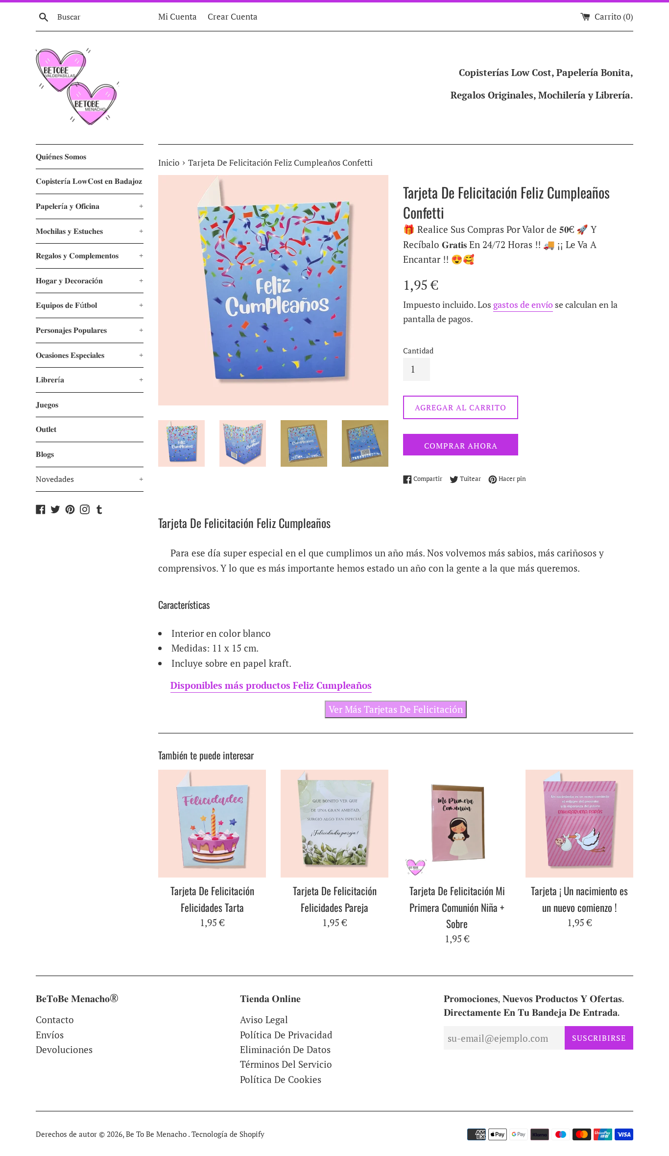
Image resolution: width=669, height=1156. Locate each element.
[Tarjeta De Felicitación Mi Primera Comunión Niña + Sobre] (457, 824)
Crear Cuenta (233, 16)
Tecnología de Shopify (227, 1134)
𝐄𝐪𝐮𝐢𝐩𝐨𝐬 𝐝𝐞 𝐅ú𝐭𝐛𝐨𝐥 (89, 305)
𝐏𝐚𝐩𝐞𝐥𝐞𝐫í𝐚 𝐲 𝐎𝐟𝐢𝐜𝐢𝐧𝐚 (89, 206)
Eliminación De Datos (285, 1049)
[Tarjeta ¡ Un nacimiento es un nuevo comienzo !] (579, 824)
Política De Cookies (280, 1079)
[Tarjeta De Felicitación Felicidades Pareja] (334, 824)
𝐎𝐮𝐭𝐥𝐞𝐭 (46, 429)
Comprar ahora (461, 445)
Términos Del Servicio (286, 1064)
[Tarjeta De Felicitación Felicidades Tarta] (212, 824)
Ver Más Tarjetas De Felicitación (396, 709)
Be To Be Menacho (157, 1134)
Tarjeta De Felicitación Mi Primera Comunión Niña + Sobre (457, 907)
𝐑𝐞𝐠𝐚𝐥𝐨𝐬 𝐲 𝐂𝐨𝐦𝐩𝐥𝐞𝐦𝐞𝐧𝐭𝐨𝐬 (89, 255)
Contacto (55, 1019)
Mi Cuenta (177, 16)
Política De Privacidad (286, 1035)
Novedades (89, 479)
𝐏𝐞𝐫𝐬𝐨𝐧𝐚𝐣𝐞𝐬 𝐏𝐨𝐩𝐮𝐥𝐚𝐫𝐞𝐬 (89, 330)
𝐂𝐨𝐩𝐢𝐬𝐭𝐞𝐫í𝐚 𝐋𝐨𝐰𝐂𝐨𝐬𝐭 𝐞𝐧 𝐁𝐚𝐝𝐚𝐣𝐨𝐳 (89, 181)
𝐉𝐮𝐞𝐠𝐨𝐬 (47, 404)
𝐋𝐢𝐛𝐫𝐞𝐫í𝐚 (89, 379)
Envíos (50, 1035)
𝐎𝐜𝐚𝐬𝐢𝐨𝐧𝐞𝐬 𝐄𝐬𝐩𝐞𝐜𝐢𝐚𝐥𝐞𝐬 (89, 355)
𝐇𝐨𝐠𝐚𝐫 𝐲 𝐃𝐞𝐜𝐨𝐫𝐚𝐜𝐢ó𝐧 (89, 280)
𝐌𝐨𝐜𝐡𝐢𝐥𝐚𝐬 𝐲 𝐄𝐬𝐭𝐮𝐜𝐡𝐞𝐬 (89, 231)
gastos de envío (523, 304)
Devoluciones (64, 1049)
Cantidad (418, 350)
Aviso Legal (264, 1019)
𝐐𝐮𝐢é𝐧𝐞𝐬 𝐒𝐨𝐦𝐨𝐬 (61, 156)
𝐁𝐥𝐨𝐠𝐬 (45, 454)
